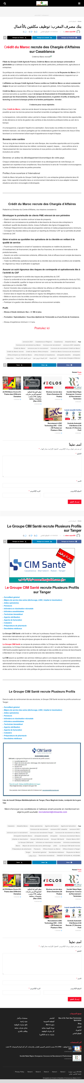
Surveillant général (39, 852)
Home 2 (62, 1072)
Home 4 (46, 1072)
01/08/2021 (54, 32)
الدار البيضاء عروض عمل (40, 358)
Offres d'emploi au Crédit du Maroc (20, 355)
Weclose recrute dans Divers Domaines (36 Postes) (54, 394)
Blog (79, 1023)
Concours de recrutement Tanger (41, 832)
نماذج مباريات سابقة (21, 1028)
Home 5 (38, 1072)
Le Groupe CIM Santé (11, 644)
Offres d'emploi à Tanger (71, 849)
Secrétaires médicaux (56, 852)
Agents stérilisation (52, 826)
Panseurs (37, 849)
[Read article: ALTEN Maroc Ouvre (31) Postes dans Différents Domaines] (12, 383)
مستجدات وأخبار (22, 1018)
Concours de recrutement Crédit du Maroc (65, 348)
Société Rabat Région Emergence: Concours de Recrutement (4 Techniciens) (74, 395)
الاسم (78, 481)
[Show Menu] (79, 3)
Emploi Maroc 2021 (73, 839)
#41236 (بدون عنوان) (74, 1072)
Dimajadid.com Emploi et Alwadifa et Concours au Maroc (60, 1078)
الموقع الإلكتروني (75, 491)
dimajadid (76, 355)
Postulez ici (42, 328)
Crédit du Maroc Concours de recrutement (65, 351)
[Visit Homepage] (42, 3)
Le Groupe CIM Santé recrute (70, 846)
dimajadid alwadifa (64, 355)
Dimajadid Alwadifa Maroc (23, 836)
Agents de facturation (68, 826)
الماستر (52, 1018)
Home (79, 21)
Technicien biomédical (46, 855)
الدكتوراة (78, 1030)
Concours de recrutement (52, 345)
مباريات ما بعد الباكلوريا (46, 1034)
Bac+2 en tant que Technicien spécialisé (70, 1019)
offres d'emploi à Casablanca (44, 355)
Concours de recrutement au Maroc (28, 345)
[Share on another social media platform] (5, 37)
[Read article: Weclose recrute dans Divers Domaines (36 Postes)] (53, 383)
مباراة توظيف (9, 358)
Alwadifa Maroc (70, 342)
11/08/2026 (58, 433)
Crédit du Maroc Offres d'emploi (37, 351)
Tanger (28, 852)
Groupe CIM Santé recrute (40, 839)
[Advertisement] (42, 10)
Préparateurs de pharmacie (21, 849)
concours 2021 (28, 342)
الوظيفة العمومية (49, 1021)
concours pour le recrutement (38, 348)
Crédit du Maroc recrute (15, 351)
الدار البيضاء (53, 358)
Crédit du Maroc (13, 109)
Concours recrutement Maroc (70, 836)
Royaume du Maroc (73, 852)
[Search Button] (5, 3)
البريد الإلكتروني (34, 491)
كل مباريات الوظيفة (48, 1031)
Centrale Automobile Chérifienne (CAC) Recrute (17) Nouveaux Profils (74, 426)
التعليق (78, 453)
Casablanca (58, 342)
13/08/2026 (78, 401)
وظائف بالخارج (22, 1031)
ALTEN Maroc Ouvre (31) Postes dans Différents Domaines (12, 394)
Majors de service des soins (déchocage (37, 846)
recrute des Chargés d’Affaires (69, 358)
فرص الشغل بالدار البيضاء (23, 358)
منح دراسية (23, 1021)
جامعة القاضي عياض (75, 1074)
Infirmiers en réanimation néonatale (48, 842)
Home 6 (29, 1072)
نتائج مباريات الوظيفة (20, 1024)
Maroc (18, 846)
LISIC (55, 846)
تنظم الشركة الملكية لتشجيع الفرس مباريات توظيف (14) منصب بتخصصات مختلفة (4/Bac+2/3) (33, 396)
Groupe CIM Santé (57, 839)
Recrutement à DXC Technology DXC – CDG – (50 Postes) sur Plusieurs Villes (53, 426)
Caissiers (11, 826)
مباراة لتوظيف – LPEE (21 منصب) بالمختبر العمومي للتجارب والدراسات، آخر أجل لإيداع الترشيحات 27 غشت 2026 (39, 1048)
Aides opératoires (36, 826)
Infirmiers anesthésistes (71, 842)
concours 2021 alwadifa (71, 345)
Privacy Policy (19, 1072)
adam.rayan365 (70, 32)
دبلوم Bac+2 (50, 1024)
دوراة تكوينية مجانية (48, 1028)
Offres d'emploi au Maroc (51, 849)
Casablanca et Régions (44, 342)
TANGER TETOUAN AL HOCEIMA (68, 855)
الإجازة (26, 387)
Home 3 (54, 1072)
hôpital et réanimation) (20, 839)
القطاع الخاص (72, 21)
